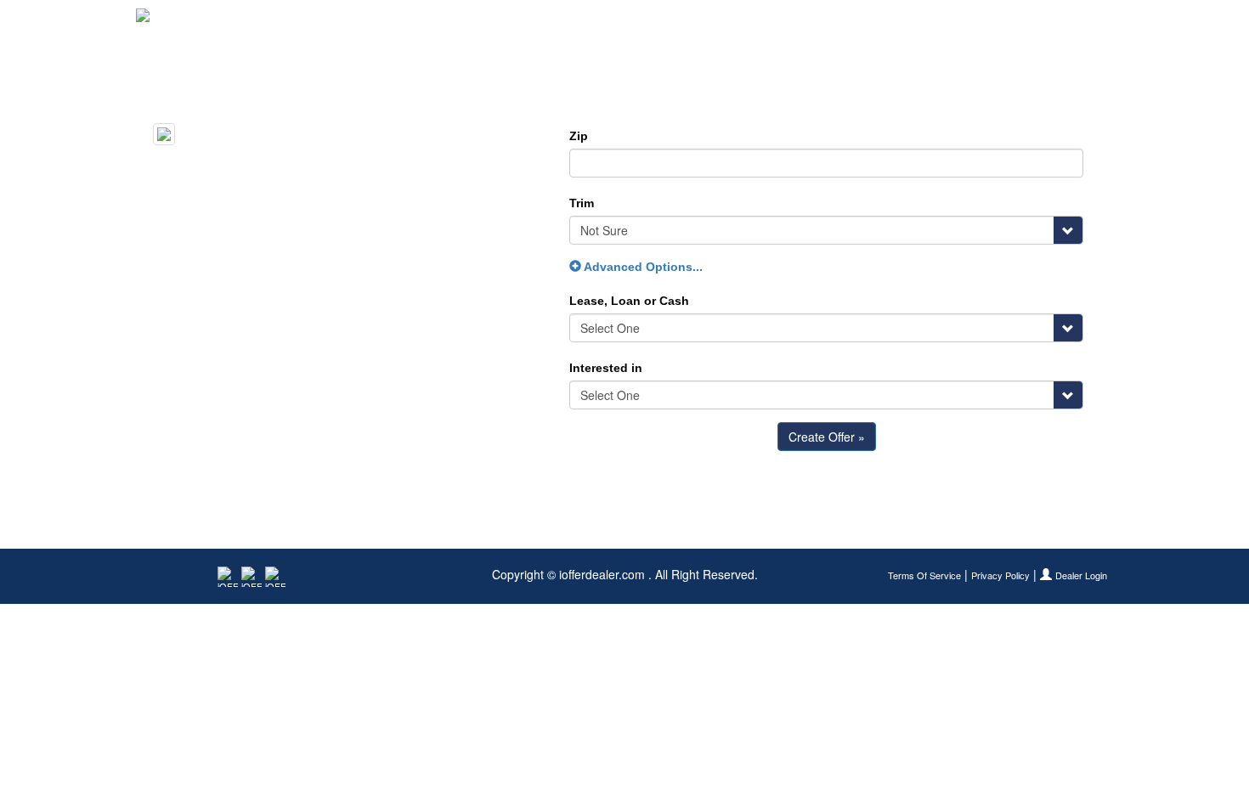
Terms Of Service (924, 575)
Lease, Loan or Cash (629, 300)
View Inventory (1011, 21)
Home (842, 21)
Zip (578, 136)
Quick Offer (915, 21)
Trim (581, 203)
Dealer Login (1081, 575)
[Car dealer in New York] (191, 21)
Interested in (605, 368)
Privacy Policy (1000, 575)
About (1093, 21)
